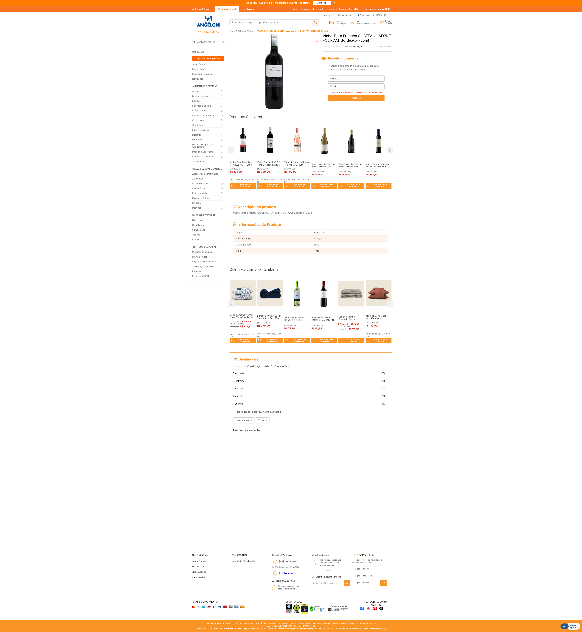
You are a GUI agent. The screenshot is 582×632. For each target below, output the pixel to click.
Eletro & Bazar (202, 9)
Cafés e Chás (199, 110)
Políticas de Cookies (258, 629)
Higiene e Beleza (201, 198)
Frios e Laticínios (200, 130)
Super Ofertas (199, 64)
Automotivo (198, 178)
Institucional (286, 573)
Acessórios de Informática (205, 174)
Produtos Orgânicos (202, 252)
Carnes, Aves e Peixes (203, 115)
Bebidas (196, 101)
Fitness (195, 239)
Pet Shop (197, 207)
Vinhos (250, 31)
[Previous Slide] (231, 150)
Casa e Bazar (199, 188)
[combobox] (274, 22)
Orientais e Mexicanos (203, 156)
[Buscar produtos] (315, 23)
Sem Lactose (198, 230)
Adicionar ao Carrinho (244, 186)
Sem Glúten (198, 225)
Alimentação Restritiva (203, 266)
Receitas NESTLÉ (200, 276)
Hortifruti (196, 134)
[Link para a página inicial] (232, 31)
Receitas (196, 271)
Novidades (197, 78)
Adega (195, 91)
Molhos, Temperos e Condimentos (202, 145)
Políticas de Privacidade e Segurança (229, 629)
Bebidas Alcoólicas (201, 96)
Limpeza (196, 203)
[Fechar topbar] (334, 3)
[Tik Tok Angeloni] (381, 609)
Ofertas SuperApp (210, 58)
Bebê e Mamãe (200, 183)
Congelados (198, 125)
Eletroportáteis (199, 193)
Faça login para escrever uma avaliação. (258, 411)
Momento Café (199, 256)
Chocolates (198, 120)
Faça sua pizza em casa (204, 261)
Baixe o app (322, 3)
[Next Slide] (390, 150)
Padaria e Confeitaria (202, 151)
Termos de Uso (306, 629)
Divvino (250, 9)
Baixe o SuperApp (341, 22)
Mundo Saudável (200, 69)
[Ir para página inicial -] (208, 21)
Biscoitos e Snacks (201, 105)
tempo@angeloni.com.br (338, 623)
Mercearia (197, 139)
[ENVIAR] (356, 98)
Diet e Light (198, 220)
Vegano (196, 234)
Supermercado (229, 9)
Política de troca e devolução (282, 629)
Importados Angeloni (202, 74)
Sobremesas (198, 161)
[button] (377, 9)
